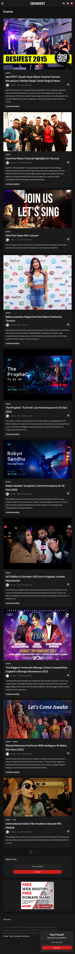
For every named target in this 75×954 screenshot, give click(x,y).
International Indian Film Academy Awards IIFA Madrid (33, 825)
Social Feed (25, 936)
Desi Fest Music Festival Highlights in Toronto (32, 158)
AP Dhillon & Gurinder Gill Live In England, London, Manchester (35, 578)
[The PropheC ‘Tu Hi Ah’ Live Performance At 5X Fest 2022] (37, 374)
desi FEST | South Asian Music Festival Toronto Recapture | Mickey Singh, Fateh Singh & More (33, 78)
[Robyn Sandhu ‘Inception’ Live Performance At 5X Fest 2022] (37, 459)
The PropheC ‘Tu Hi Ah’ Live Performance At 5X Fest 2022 (36, 409)
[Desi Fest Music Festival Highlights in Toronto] (37, 131)
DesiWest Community (37, 3)
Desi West (13, 675)
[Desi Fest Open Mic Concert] (37, 209)
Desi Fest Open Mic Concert (22, 235)
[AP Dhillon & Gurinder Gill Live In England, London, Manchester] (37, 543)
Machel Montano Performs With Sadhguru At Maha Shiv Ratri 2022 (36, 747)
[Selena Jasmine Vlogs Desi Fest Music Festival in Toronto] (37, 282)
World (15, 742)
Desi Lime (13, 85)
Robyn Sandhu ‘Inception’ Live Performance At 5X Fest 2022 (35, 487)
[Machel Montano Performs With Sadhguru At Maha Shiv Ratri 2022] (37, 719)
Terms (11, 936)
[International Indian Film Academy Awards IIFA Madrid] (37, 797)
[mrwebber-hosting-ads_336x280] (37, 895)
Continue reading (12, 106)
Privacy (5, 936)
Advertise (17, 936)
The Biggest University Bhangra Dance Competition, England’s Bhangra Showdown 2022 (37, 669)
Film (14, 820)
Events (8, 73)
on (25, 85)
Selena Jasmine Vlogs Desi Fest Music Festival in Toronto (34, 318)
